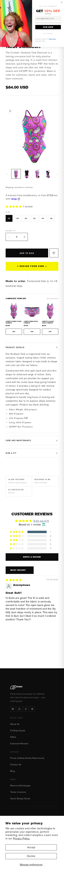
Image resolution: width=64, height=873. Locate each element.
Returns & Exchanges (20, 785)
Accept (31, 847)
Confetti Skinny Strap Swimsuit (14, 322)
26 (9, 218)
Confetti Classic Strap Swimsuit (48, 322)
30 (26, 218)
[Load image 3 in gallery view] (37, 173)
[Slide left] (7, 174)
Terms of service (18, 792)
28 (17, 218)
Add (13, 331)
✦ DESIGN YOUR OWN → (32, 266)
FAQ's (13, 737)
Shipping (9, 187)
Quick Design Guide (20, 798)
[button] (14, 206)
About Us (14, 724)
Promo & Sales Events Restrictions (27, 758)
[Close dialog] (61, 2)
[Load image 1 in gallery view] (16, 173)
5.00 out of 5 (41, 520)
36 (51, 218)
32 (34, 218)
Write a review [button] (32, 557)
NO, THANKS (48, 33)
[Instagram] (19, 709)
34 (43, 218)
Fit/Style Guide (17, 730)
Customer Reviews (19, 743)
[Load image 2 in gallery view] (26, 173)
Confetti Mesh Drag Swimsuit (31, 322)
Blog (12, 771)
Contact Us (15, 764)
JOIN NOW (48, 27)
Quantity (11, 231)
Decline (31, 856)
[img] (14, 580)
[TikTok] (25, 709)
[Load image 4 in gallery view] (48, 173)
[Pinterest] (32, 709)
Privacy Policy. (21, 838)
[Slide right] (57, 174)
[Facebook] (12, 709)
